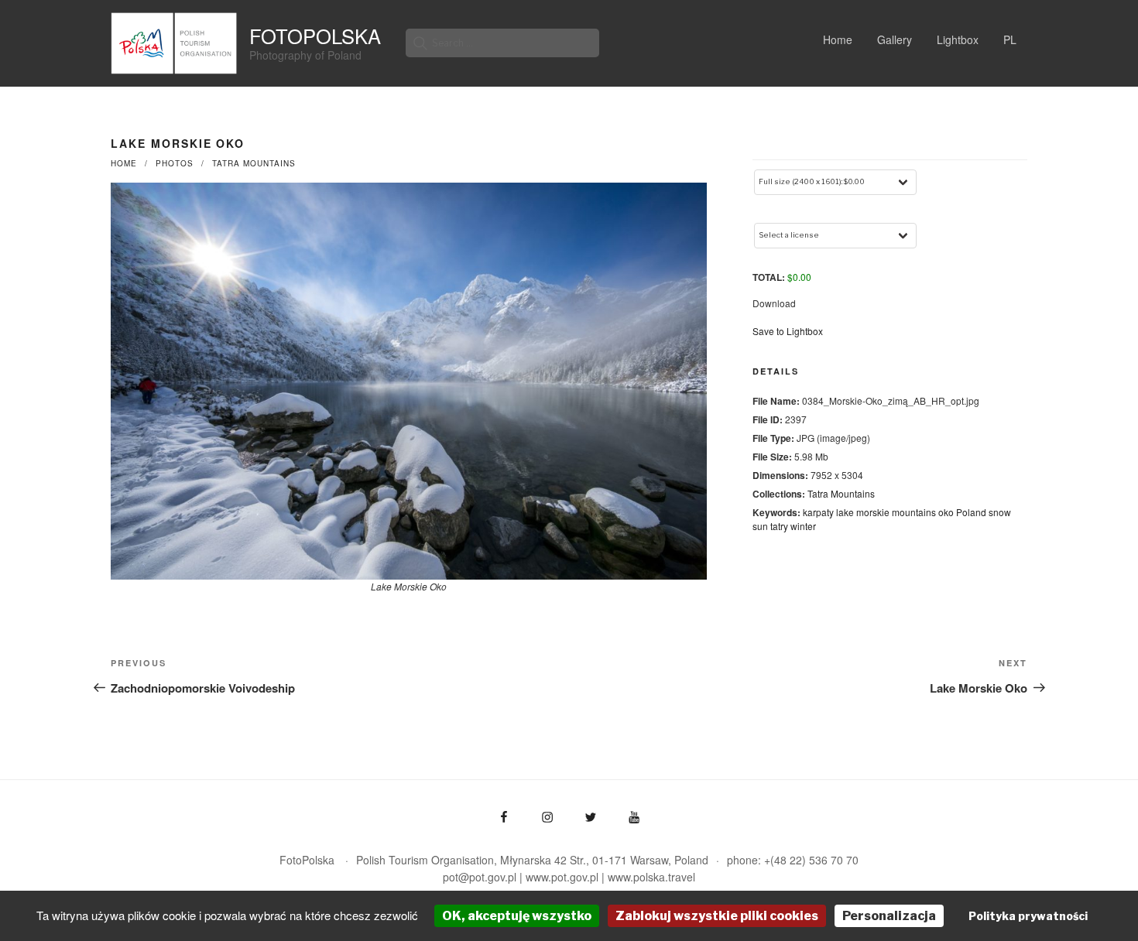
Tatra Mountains (254, 163)
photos (175, 163)
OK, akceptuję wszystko (516, 915)
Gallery (894, 39)
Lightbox (958, 39)
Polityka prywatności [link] (1028, 915)
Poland (971, 511)
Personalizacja (889, 915)
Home (837, 39)
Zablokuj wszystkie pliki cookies (716, 915)
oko (946, 511)
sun (760, 525)
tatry (779, 525)
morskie (872, 511)
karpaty (818, 511)
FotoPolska (315, 36)
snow (1000, 511)
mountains (914, 511)
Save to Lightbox (787, 330)
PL (1009, 39)
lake (845, 511)
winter (803, 525)
